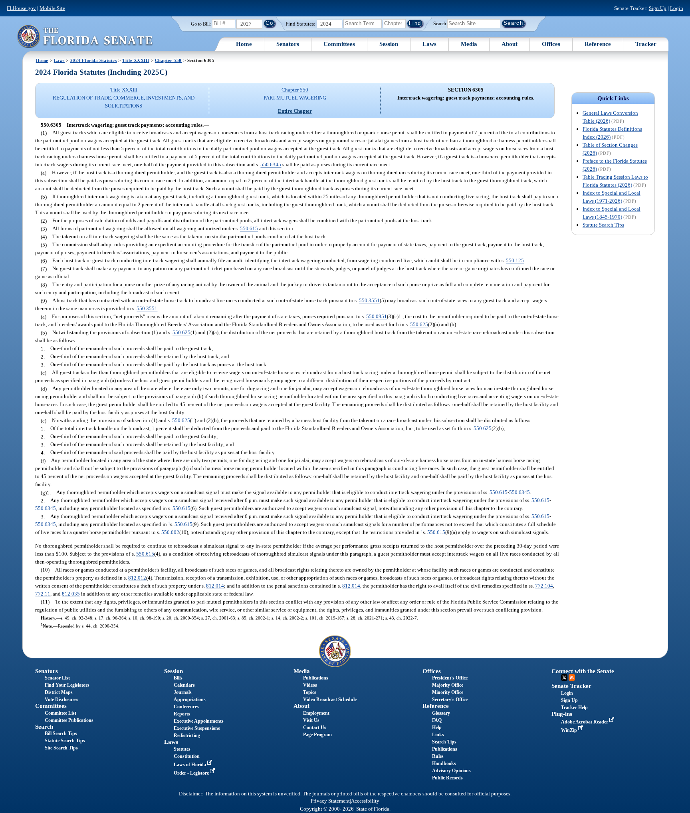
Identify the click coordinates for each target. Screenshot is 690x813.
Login (676, 8)
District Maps (59, 692)
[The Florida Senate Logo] (85, 36)
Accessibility (365, 801)
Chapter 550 (168, 60)
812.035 (71, 594)
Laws (429, 44)
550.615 (249, 229)
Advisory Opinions (451, 770)
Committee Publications (69, 720)
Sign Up (657, 8)
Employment (316, 713)
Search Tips (444, 742)
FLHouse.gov (21, 8)
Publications (315, 678)
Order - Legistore (192, 773)
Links (438, 734)
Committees (339, 44)
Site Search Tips (61, 748)
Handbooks (444, 763)
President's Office (450, 678)
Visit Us (311, 720)
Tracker (645, 44)
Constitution (187, 756)
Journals (183, 692)
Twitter (564, 677)
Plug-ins (561, 714)
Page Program (317, 734)
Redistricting (187, 735)
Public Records (447, 778)
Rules (438, 756)
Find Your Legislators (67, 685)
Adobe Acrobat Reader (585, 722)
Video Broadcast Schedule (330, 699)
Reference (598, 44)
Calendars (184, 685)
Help (437, 727)
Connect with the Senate (582, 671)
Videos (310, 685)
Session (388, 44)
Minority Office (447, 692)
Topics (309, 692)
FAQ (437, 720)
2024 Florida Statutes (93, 60)
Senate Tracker (571, 686)
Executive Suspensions (197, 728)
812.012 (137, 578)
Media (469, 44)
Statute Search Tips (603, 225)
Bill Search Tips (61, 733)
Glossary (441, 713)
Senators (287, 44)
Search (439, 23)
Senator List (57, 678)
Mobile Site (52, 8)
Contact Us (314, 727)
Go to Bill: (201, 24)
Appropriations (190, 699)
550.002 (170, 533)
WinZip (569, 730)
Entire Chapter (295, 111)
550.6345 (270, 165)
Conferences (186, 706)
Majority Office (447, 685)
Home (244, 44)
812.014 (215, 586)
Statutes (182, 749)
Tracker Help (574, 707)
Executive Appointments (199, 721)
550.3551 (369, 301)
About (510, 44)
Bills (178, 678)
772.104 (544, 586)
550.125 (515, 261)
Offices (551, 44)
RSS (572, 677)
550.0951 (376, 317)
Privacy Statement (330, 801)
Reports (182, 714)
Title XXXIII (135, 60)
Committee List (60, 713)
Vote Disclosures (61, 699)
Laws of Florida (190, 764)
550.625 (419, 325)
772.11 (42, 594)
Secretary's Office (450, 699)
